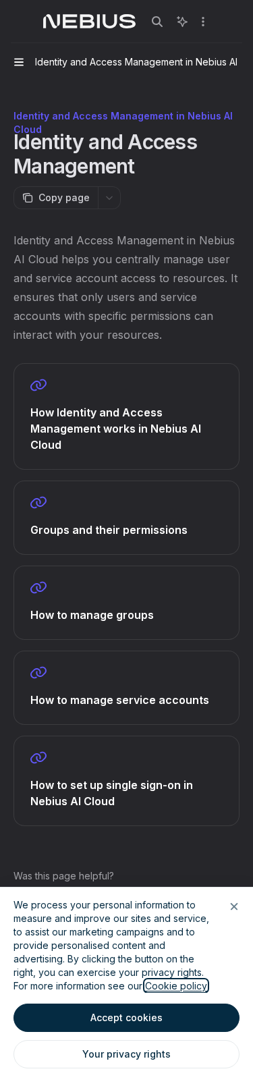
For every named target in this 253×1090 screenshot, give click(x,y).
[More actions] (203, 21)
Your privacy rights (126, 1054)
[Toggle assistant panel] (182, 22)
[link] (126, 416)
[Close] (234, 906)
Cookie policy (176, 985)
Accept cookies (126, 1017)
